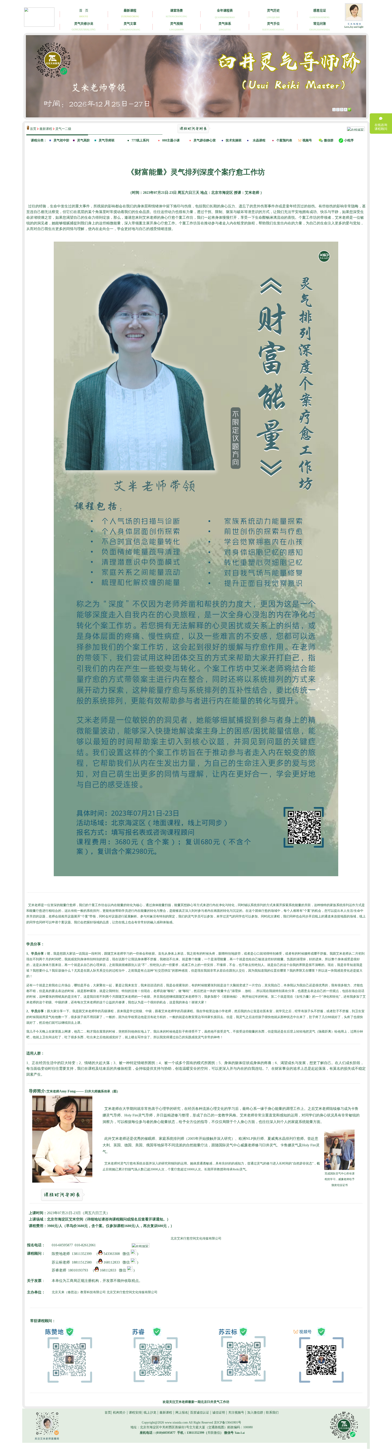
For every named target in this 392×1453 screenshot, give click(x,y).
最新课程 (46, 129)
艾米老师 (61, 1091)
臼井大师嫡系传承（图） (102, 1091)
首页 (33, 129)
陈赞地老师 (61, 1254)
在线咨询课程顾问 (381, 127)
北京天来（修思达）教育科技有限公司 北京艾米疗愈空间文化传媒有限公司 (104, 1292)
